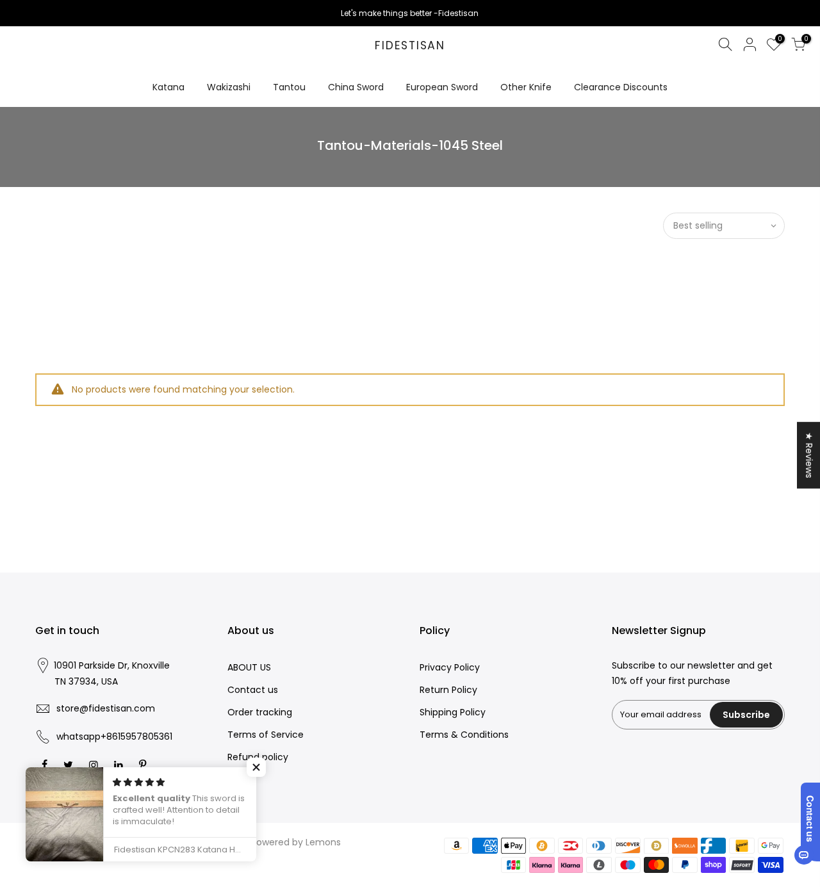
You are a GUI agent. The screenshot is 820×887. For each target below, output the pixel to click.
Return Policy (448, 689)
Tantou (289, 87)
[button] (256, 767)
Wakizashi (228, 87)
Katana (168, 87)
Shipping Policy (453, 712)
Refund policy (257, 757)
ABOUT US (249, 667)
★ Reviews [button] (809, 455)
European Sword (442, 87)
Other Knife (526, 87)
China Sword (356, 87)
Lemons (323, 842)
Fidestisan (410, 46)
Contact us (252, 689)
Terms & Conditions (464, 734)
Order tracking (259, 712)
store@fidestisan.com (105, 708)
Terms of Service (265, 734)
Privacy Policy (450, 667)
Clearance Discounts (621, 87)
